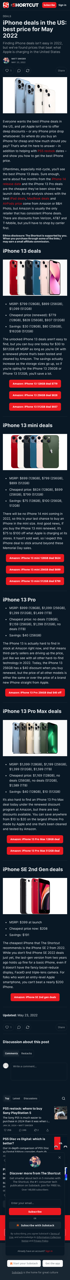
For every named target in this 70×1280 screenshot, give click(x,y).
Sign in (62, 5)
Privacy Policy (41, 1240)
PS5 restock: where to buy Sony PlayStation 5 (22, 1111)
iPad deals (17, 198)
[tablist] (18, 1053)
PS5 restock (46, 151)
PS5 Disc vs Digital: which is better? (24, 1141)
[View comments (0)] (19, 70)
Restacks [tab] (26, 1053)
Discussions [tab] (30, 1098)
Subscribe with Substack (37, 1225)
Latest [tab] (16, 1098)
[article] (35, 1119)
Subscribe (49, 5)
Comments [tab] (11, 1053)
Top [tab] (7, 1098)
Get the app (52, 1263)
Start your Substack (25, 1263)
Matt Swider (18, 58)
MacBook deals (38, 198)
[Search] (63, 1098)
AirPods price (12, 203)
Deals (7, 16)
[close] (59, 1157)
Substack (17, 1272)
